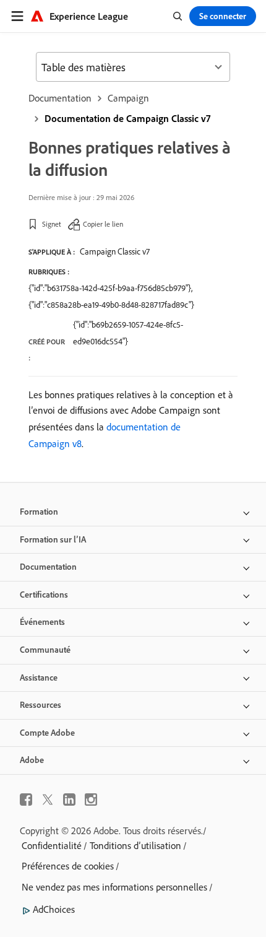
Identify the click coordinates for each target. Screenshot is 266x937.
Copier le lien (103, 224)
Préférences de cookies (68, 866)
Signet (51, 224)
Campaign (128, 98)
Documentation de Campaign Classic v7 (127, 118)
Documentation (60, 98)
